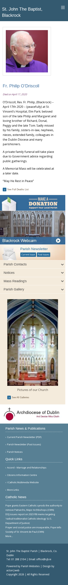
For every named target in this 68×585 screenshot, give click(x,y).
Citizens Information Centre (22, 475)
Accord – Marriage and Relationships (26, 467)
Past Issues (43, 254)
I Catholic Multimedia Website (23, 482)
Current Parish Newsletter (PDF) (24, 437)
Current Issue (28, 254)
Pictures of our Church (32, 390)
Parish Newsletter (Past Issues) (24, 444)
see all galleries (20, 397)
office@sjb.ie (43, 559)
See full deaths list (18, 189)
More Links (13, 490)
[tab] (32, 264)
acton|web (12, 570)
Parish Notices (15, 452)
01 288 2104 (18, 559)
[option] (32, 345)
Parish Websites (30, 566)
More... (9, 536)
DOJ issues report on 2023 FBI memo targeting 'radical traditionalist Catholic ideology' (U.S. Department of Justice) (30, 519)
